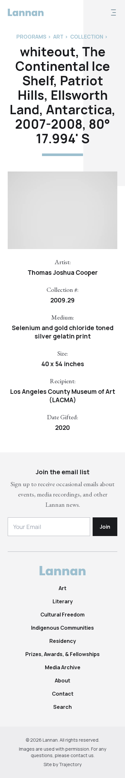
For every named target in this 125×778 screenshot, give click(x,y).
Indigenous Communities (62, 627)
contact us (82, 755)
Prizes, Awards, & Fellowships (62, 654)
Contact (62, 693)
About (62, 680)
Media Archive (62, 667)
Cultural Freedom (62, 614)
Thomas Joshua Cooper (63, 272)
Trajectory (70, 764)
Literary (63, 601)
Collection (86, 36)
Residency (62, 640)
